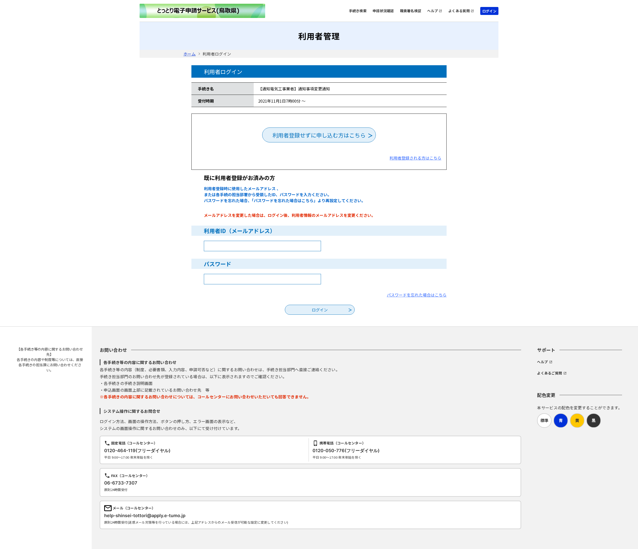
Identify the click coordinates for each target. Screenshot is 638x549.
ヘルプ (432, 10)
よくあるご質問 (549, 372)
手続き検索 (358, 10)
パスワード (217, 264)
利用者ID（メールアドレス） (239, 231)
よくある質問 (459, 10)
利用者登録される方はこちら (415, 158)
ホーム (189, 54)
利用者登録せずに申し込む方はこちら (319, 135)
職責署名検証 (410, 10)
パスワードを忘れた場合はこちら (417, 295)
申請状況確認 (383, 10)
